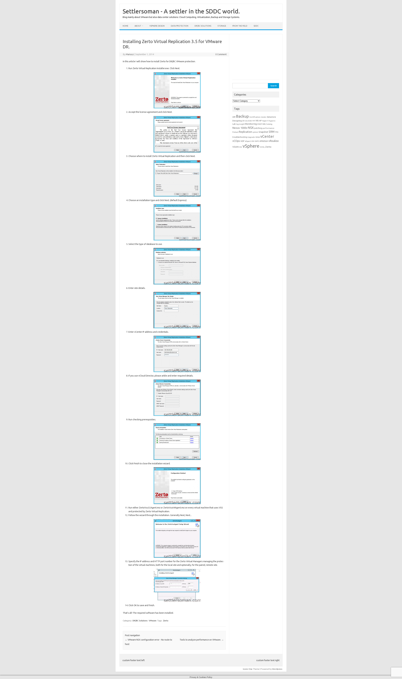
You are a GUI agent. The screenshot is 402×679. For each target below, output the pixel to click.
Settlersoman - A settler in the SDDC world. (181, 11)
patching (258, 128)
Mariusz (130, 54)
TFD (276, 132)
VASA (257, 137)
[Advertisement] (256, 58)
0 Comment (221, 54)
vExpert (248, 141)
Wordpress (277, 669)
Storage (221, 26)
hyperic (272, 121)
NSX (251, 127)
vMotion (264, 141)
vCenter (267, 136)
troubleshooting (239, 137)
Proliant (235, 132)
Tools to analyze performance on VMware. (202, 639)
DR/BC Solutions (203, 26)
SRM (271, 131)
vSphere (251, 146)
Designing (237, 120)
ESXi (250, 121)
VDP (242, 141)
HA (257, 120)
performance (268, 128)
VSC (240, 147)
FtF (254, 121)
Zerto (165, 620)
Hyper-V (265, 121)
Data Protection (179, 26)
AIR (234, 117)
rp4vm (255, 132)
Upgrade (251, 137)
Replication (245, 131)
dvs (246, 121)
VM (252, 141)
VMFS (257, 141)
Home (125, 26)
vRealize (274, 140)
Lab (234, 124)
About (138, 26)
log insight (240, 124)
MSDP (259, 124)
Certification (255, 117)
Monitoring (251, 124)
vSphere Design (157, 26)
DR (243, 121)
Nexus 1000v (239, 127)
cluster (263, 117)
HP (260, 121)
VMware (152, 620)
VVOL (262, 147)
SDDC (256, 26)
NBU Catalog (267, 124)
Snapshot (263, 132)
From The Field (239, 26)
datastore (271, 117)
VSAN (235, 146)
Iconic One (247, 669)
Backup (242, 116)
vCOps (236, 140)
